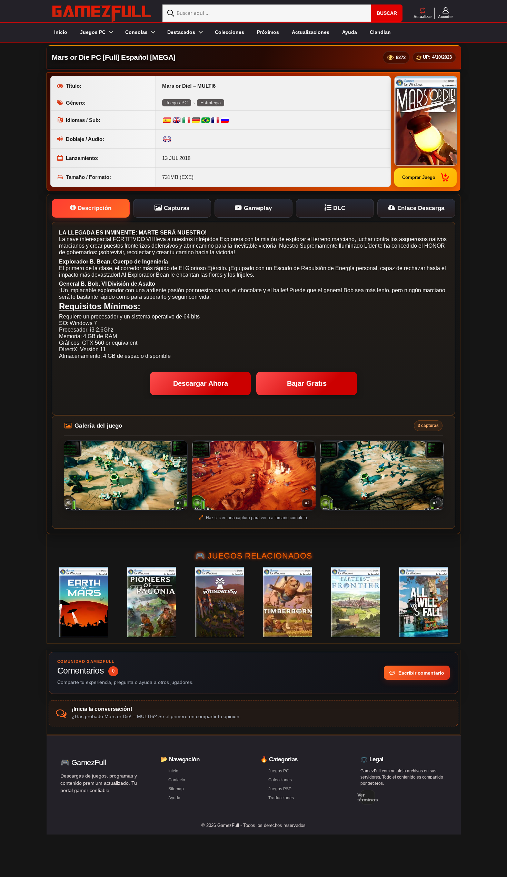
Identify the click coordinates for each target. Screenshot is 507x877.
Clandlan (380, 32)
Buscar (387, 13)
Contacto (176, 780)
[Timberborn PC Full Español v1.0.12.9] (287, 602)
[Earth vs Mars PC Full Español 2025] (83, 602)
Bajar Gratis (307, 383)
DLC (338, 208)
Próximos (268, 32)
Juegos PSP (279, 789)
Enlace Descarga (420, 208)
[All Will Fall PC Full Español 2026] (423, 602)
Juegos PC (177, 102)
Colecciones (229, 32)
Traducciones (281, 797)
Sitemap (176, 789)
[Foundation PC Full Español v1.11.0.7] (219, 602)
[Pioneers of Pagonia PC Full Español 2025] (151, 602)
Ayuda (349, 32)
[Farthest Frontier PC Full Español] (355, 602)
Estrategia (210, 102)
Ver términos (367, 797)
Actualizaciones (310, 32)
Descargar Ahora (200, 383)
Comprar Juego (418, 177)
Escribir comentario (420, 673)
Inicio (60, 32)
